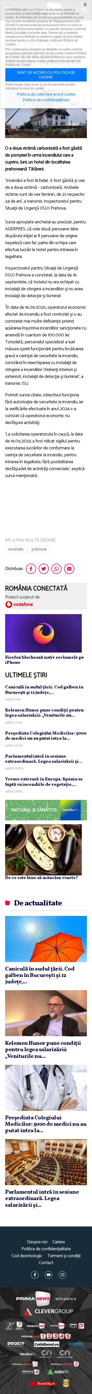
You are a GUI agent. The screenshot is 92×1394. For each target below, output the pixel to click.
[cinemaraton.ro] (47, 1354)
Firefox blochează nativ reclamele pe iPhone (44, 660)
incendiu (16, 549)
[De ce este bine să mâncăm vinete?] (43, 850)
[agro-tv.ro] (57, 1372)
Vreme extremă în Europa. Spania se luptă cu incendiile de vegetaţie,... (44, 781)
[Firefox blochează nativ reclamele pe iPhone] (43, 633)
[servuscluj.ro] (42, 1383)
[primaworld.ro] (30, 1372)
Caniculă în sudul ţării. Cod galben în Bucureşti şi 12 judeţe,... (44, 689)
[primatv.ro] (10, 1325)
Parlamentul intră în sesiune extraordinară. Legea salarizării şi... (43, 759)
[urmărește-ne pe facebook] (35, 1275)
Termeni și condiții (63, 1256)
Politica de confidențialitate (46, 1249)
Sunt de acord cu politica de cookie (46, 74)
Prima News (33, 1298)
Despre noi (37, 1242)
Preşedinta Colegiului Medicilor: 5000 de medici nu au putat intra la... (45, 735)
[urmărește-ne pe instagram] (62, 1275)
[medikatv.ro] (28, 1354)
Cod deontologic (27, 1256)
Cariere (58, 1242)
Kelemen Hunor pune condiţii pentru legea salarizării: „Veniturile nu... (44, 712)
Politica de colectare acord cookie (46, 94)
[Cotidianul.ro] (46, 1344)
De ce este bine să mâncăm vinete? (41, 878)
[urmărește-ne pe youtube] (48, 1275)
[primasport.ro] (46, 1336)
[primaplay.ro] (77, 1326)
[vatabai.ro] (66, 1383)
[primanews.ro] (58, 1326)
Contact (46, 1262)
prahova (39, 549)
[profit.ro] (16, 1344)
